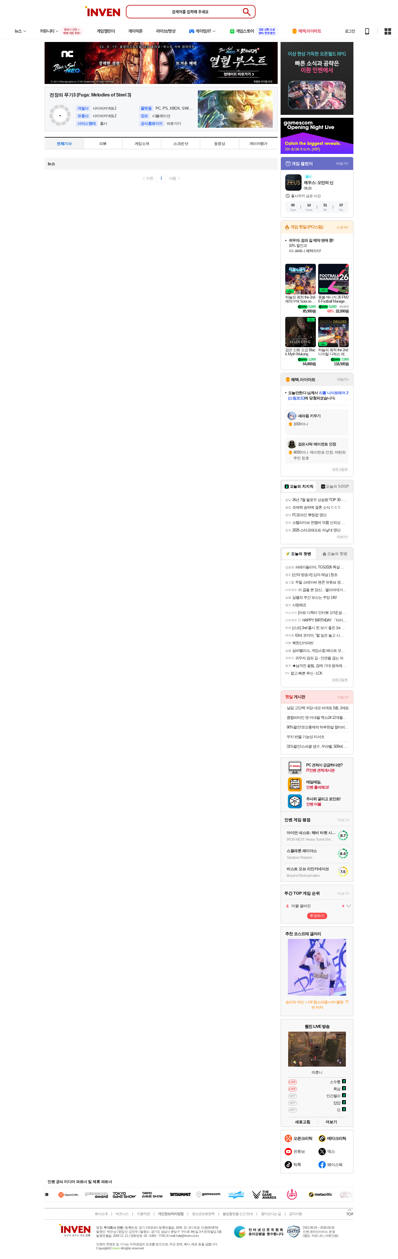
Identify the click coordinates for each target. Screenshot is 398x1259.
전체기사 (64, 143)
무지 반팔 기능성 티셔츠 (305, 737)
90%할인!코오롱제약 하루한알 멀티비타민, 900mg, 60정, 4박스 (318, 727)
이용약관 (143, 1214)
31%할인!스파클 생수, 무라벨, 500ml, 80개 (318, 746)
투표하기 (317, 916)
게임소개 (142, 143)
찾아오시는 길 (271, 1214)
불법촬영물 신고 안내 (238, 1214)
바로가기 (174, 123)
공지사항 (295, 1214)
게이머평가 (258, 143)
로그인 (350, 31)
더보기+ (342, 163)
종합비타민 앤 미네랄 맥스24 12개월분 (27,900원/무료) (318, 717)
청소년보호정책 (203, 1214)
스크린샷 (180, 143)
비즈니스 (122, 1214)
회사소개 (101, 1214)
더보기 (331, 1122)
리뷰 (103, 143)
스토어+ (343, 227)
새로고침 (338, 469)
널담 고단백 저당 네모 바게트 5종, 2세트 (318, 708)
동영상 (219, 143)
